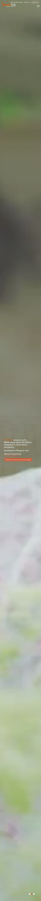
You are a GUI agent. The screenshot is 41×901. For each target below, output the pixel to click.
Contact (27, 2)
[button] (29, 894)
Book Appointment (16, 2)
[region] (20, 450)
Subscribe (35, 2)
